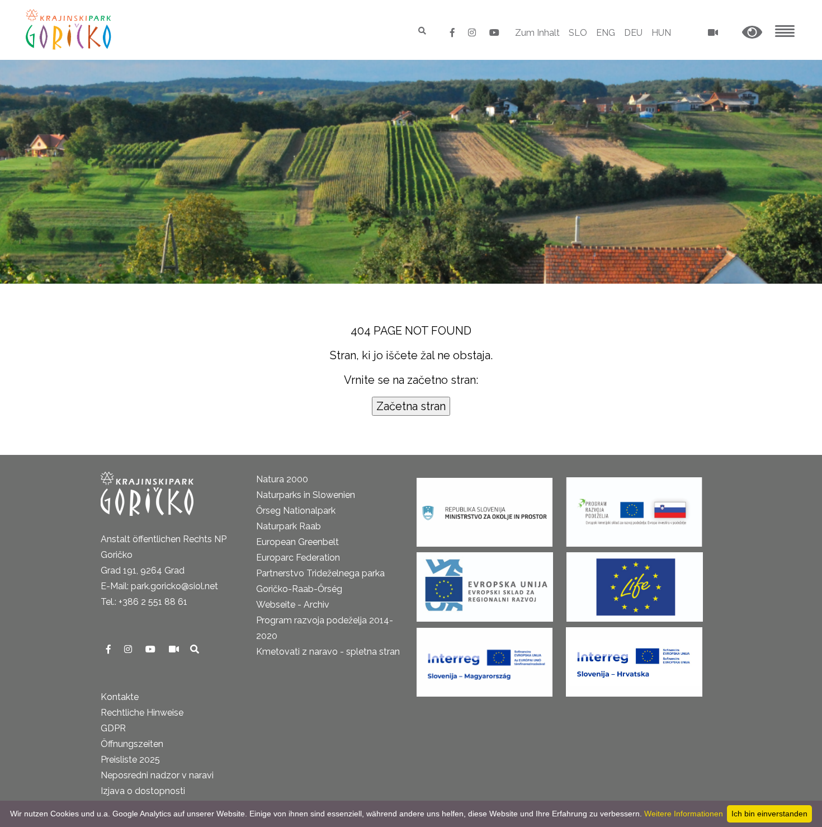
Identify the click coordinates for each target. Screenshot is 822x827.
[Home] (70, 29)
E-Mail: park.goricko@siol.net (159, 586)
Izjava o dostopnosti (143, 791)
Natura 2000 (282, 479)
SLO (578, 32)
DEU (633, 32)
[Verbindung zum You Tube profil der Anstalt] (494, 33)
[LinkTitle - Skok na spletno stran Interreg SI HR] (634, 658)
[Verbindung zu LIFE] (634, 583)
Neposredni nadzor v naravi (157, 775)
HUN (661, 32)
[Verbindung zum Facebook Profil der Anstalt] (453, 33)
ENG (605, 32)
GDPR (113, 728)
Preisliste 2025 (130, 759)
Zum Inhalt (537, 32)
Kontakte (120, 697)
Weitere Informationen (683, 813)
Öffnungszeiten (132, 744)
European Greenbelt (297, 542)
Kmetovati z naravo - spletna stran (328, 651)
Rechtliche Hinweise (142, 712)
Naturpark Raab (288, 526)
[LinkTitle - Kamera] (175, 649)
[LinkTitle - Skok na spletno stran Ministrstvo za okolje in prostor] (484, 508)
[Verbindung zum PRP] (634, 508)
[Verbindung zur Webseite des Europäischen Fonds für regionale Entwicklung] (485, 583)
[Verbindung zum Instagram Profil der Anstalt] (473, 33)
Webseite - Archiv (292, 604)
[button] (752, 32)
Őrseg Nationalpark (296, 510)
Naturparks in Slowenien (305, 495)
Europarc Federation (298, 557)
